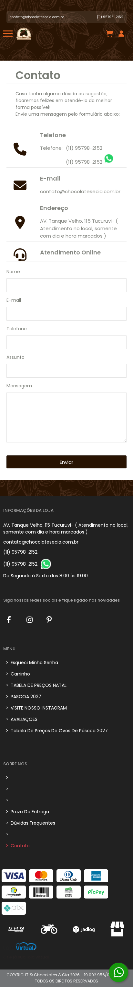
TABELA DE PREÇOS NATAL (36, 685)
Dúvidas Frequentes (30, 823)
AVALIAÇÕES (21, 719)
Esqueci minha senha (32, 662)
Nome (13, 271)
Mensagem (19, 385)
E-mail (13, 300)
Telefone (16, 328)
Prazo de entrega (27, 811)
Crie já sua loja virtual (26, 957)
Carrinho (18, 674)
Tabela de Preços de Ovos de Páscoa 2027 (57, 730)
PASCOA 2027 (23, 696)
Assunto (15, 357)
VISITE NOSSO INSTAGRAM (36, 708)
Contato (18, 845)
